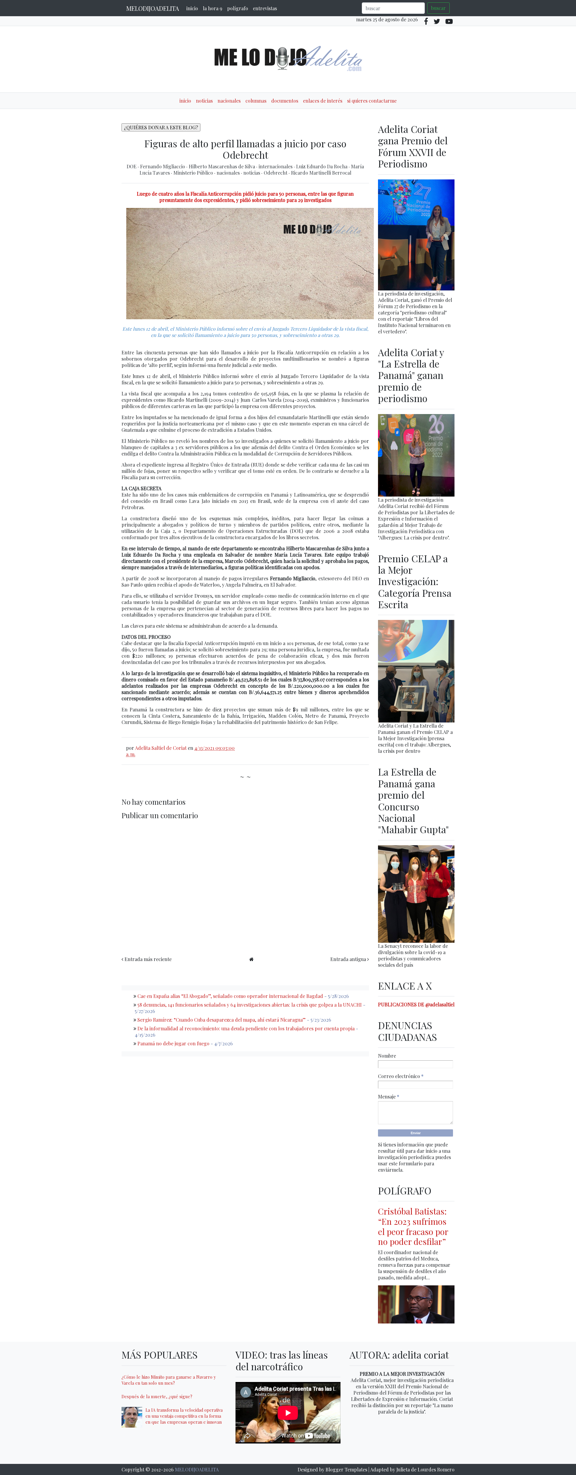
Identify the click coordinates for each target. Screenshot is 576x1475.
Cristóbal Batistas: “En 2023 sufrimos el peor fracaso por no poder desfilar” (413, 1226)
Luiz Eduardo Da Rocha (322, 166)
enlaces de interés (322, 101)
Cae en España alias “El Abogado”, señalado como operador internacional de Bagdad (230, 996)
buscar (438, 8)
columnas (255, 101)
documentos (284, 101)
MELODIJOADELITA (152, 8)
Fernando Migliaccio (163, 166)
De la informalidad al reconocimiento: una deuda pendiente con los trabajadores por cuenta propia (246, 1028)
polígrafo (237, 8)
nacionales (229, 101)
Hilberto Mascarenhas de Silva (222, 166)
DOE (132, 166)
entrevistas (265, 8)
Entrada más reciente (148, 959)
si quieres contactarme (372, 101)
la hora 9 (212, 8)
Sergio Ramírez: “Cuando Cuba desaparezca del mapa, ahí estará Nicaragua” (221, 1020)
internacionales (276, 166)
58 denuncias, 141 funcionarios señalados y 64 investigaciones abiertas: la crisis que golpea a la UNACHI (249, 1005)
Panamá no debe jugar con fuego (173, 1043)
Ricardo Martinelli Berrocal (321, 173)
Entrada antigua (348, 959)
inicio (192, 8)
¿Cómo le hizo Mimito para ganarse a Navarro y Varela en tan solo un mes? (169, 1380)
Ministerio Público (193, 173)
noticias (204, 101)
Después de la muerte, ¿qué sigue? (157, 1396)
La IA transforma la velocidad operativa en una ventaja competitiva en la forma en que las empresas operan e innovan (184, 1416)
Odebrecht (276, 173)
